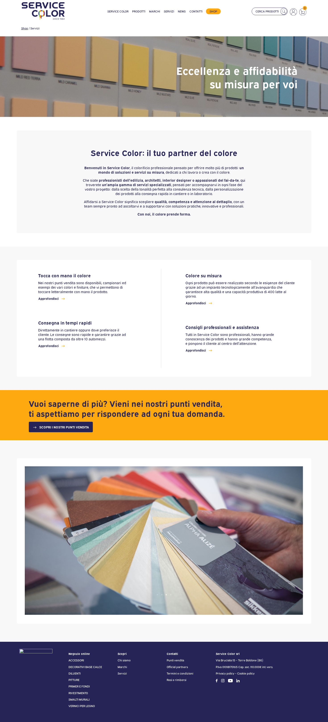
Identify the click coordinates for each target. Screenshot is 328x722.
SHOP (213, 11)
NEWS (182, 11)
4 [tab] (170, 594)
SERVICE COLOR (118, 11)
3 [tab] (166, 594)
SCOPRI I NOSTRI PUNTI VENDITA (64, 427)
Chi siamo (124, 660)
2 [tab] (162, 594)
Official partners (177, 667)
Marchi (122, 667)
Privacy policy (225, 673)
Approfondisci (48, 298)
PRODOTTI (138, 11)
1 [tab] (157, 594)
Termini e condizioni (180, 673)
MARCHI (154, 11)
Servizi (122, 673)
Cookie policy (246, 673)
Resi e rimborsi (176, 680)
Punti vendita (175, 660)
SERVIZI (169, 11)
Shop (24, 28)
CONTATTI (195, 11)
